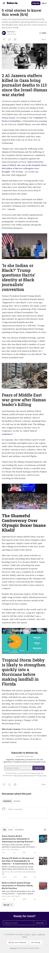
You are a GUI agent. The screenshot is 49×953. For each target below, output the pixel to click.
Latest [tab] (10, 830)
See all (6, 905)
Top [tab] (4, 830)
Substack (13, 948)
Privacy (27, 934)
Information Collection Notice (24, 775)
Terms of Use (35, 773)
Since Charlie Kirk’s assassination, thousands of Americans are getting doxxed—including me (18, 839)
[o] (43, 861)
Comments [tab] (7, 801)
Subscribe (35, 3)
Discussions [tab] (19, 830)
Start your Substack (18, 942)
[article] (24, 844)
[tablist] (12, 801)
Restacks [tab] (17, 801)
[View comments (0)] (9, 39)
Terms (33, 934)
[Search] (45, 829)
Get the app (35, 942)
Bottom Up (11, 32)
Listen (44, 33)
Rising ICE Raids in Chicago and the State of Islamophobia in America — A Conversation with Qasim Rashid (18, 861)
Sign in (44, 3)
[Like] (4, 39)
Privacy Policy (41, 775)
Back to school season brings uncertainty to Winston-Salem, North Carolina (17, 885)
